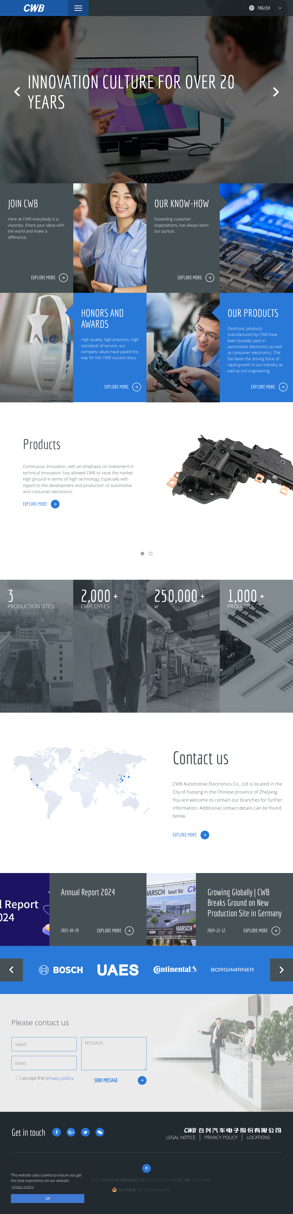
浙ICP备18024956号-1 (195, 1180)
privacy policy (59, 1078)
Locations (258, 1137)
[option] (146, 91)
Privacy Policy (221, 1137)
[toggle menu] (78, 8)
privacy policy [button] (23, 1186)
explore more (35, 504)
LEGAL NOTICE (180, 1137)
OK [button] (48, 1198)
